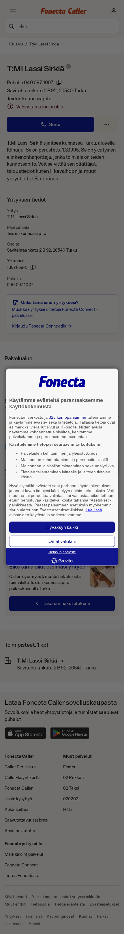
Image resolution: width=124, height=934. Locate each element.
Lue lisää (94, 510)
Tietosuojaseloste (62, 552)
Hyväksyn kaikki (62, 527)
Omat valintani (62, 541)
